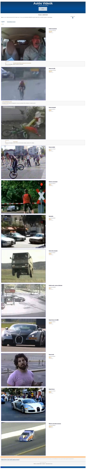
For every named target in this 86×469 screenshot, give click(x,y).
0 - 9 (4, 17)
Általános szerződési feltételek (38, 463)
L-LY (23, 17)
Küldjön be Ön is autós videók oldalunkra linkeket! (10, 459)
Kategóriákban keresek (11, 21)
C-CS (10, 17)
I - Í (19, 17)
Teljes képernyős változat (49, 463)
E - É (13, 17)
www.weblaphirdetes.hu (5, 104)
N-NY (27, 17)
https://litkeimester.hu (8, 65)
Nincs (51, 17)
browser (2, 467)
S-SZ (36, 17)
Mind (2, 17)
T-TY (38, 17)
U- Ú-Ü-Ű (41, 17)
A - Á (6, 17)
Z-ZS (49, 17)
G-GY (16, 17)
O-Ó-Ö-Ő (30, 17)
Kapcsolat (43, 463)
